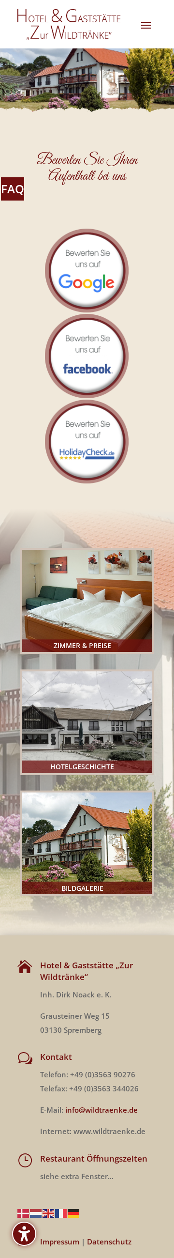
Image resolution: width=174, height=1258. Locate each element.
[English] (49, 1212)
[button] (146, 24)
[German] (74, 1212)
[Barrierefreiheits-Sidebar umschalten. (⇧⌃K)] (24, 1234)
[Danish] (23, 1212)
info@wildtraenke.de (101, 1110)
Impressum (59, 1241)
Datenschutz (109, 1241)
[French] (61, 1212)
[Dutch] (36, 1212)
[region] (87, 81)
